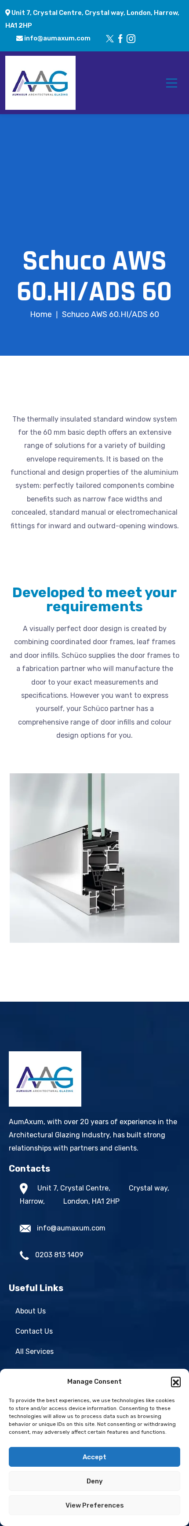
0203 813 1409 (59, 1255)
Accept (94, 1457)
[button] (175, 1381)
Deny (95, 1481)
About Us (30, 1311)
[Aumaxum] (40, 82)
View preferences (94, 1505)
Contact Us (34, 1331)
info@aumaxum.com (57, 38)
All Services (34, 1351)
